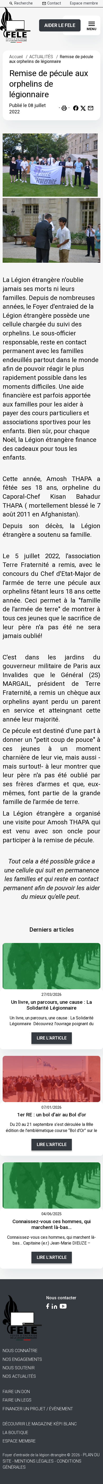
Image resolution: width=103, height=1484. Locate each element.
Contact (54, 3)
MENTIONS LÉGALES (34, 1461)
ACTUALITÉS (41, 56)
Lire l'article (52, 1038)
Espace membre (84, 3)
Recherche (23, 3)
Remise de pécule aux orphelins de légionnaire (51, 59)
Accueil (16, 56)
